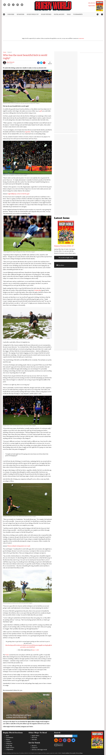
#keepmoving (36, 645)
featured (10, 52)
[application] (27, 706)
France (7, 655)
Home (4, 52)
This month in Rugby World (65, 257)
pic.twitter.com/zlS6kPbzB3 (27, 647)
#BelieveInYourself (28, 645)
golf (41, 111)
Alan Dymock (10, 62)
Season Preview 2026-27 (64, 246)
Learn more (81, 38)
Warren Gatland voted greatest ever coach (19, 546)
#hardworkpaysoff (10, 645)
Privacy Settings (79, 753)
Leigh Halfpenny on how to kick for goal (18, 194)
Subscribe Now (91, 3)
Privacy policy (73, 753)
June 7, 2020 (35, 650)
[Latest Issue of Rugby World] (99, 6)
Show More (61, 265)
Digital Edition (91, 5)
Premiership (37, 290)
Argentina (27, 132)
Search (75, 736)
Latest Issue (62, 218)
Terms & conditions (65, 753)
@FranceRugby (44, 645)
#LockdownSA (19, 645)
